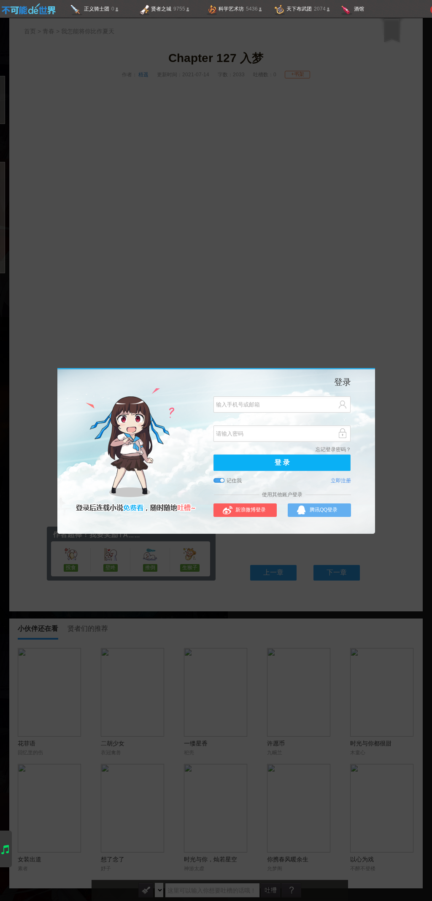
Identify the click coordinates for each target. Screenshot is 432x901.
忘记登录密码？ (333, 449)
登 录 (282, 462)
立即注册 (341, 481)
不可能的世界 (28, 9)
